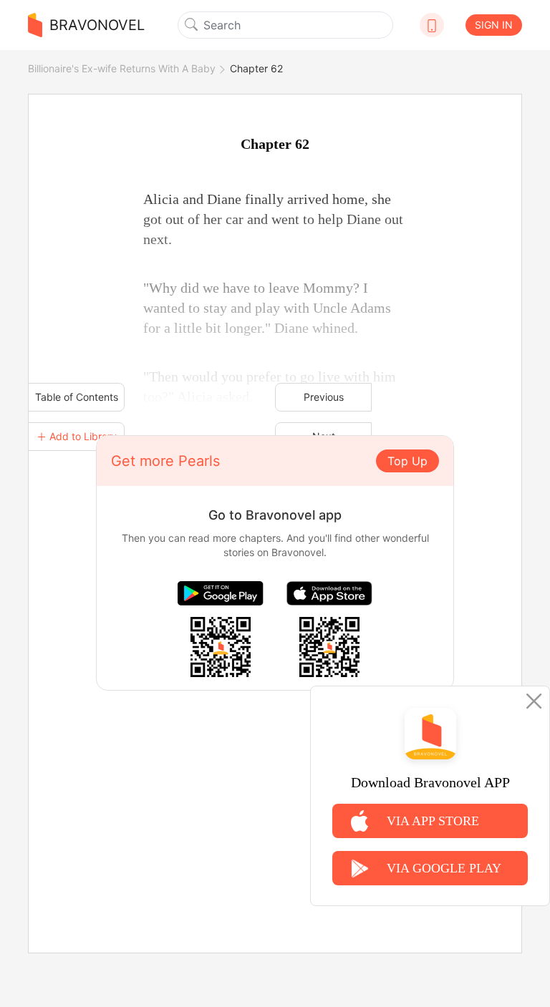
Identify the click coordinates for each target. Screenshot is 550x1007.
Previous (324, 397)
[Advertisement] (275, 791)
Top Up (407, 461)
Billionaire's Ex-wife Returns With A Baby (122, 68)
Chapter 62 (256, 68)
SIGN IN (494, 25)
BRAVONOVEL (97, 25)
